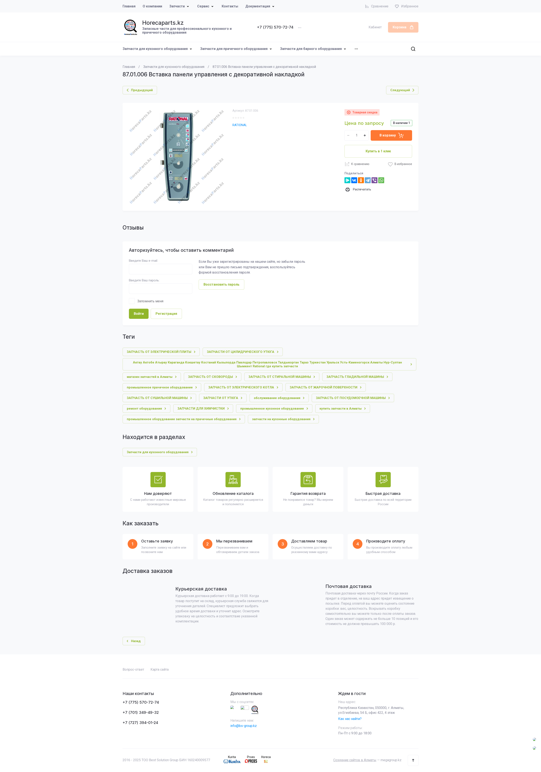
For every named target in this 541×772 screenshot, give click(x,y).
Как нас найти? (350, 719)
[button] (413, 760)
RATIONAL (239, 125)
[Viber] (374, 180)
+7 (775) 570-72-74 (275, 27)
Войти (139, 314)
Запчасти (177, 6)
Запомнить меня (150, 301)
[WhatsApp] (381, 180)
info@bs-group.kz (243, 726)
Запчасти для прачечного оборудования (234, 49)
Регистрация (166, 314)
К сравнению (360, 164)
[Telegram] (368, 180)
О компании (152, 6)
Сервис (203, 6)
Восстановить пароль (221, 284)
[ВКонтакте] (354, 180)
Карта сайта (159, 669)
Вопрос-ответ (133, 669)
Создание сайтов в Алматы (354, 760)
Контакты (230, 6)
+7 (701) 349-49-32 (141, 712)
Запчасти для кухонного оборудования (155, 49)
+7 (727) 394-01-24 (140, 722)
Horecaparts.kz (163, 22)
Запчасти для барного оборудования (311, 49)
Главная (129, 6)
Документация (257, 6)
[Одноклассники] (361, 180)
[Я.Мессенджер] (347, 180)
